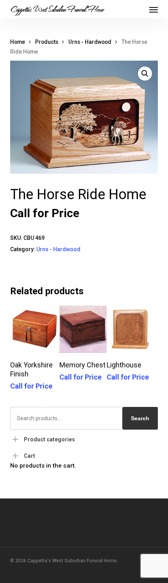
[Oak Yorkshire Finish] (33, 329)
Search (140, 418)
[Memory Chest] (83, 329)
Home (17, 42)
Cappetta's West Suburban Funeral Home (57, 9)
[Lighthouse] (130, 329)
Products (46, 42)
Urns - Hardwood (89, 42)
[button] (153, 9)
